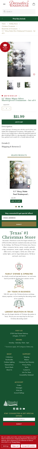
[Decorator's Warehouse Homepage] (19, 403)
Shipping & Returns (10, 147)
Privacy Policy (26, 365)
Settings (6, 446)
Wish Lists (19, 390)
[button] (4, 4)
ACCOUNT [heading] (19, 382)
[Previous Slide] (2, 18)
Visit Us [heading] (19, 331)
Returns (26, 360)
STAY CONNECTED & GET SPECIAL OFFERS (19, 414)
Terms (26, 367)
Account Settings (19, 393)
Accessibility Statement (26, 375)
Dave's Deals (9, 367)
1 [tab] (16, 206)
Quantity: (6, 105)
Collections (9, 357)
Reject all (15, 446)
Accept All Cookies (28, 446)
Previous (8, 181)
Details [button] (5, 143)
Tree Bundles (9, 360)
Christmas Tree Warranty (26, 362)
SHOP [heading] (9, 354)
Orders (19, 385)
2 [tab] (19, 206)
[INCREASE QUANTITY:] (9, 108)
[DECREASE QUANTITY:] (3, 108)
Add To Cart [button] (16, 201)
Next (29, 181)
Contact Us (26, 370)
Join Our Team (26, 372)
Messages (19, 388)
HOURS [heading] (19, 340)
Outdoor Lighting (9, 362)
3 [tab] (22, 206)
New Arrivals (20, 19)
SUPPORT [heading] (26, 354)
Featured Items (9, 365)
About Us (9, 370)
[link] (14, 409)
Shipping (26, 357)
